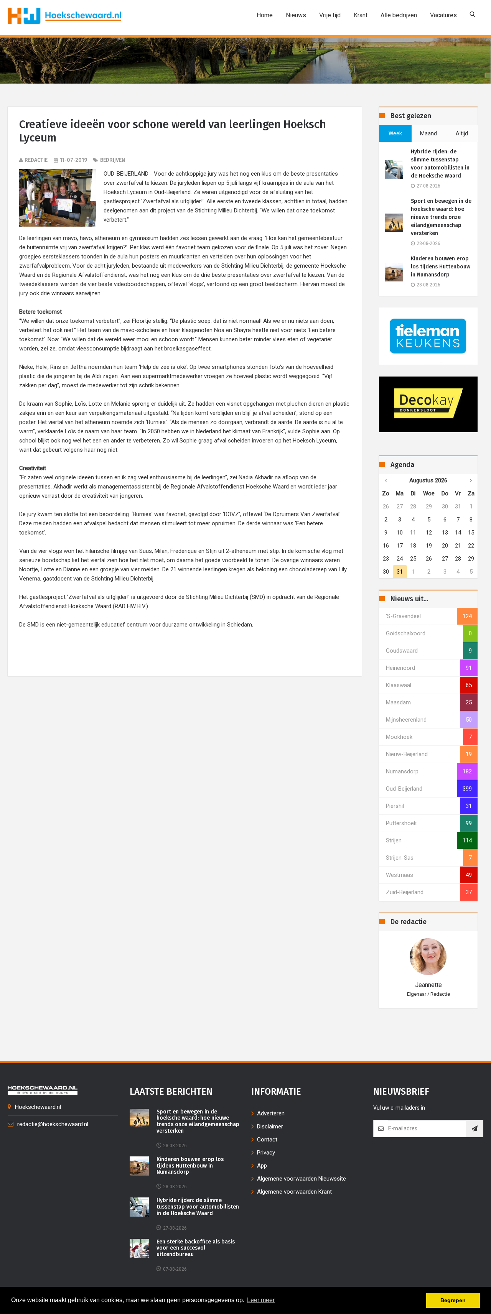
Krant (360, 15)
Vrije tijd (330, 15)
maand (428, 133)
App (262, 1165)
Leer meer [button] (261, 1300)
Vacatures (443, 15)
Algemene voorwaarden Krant (294, 1191)
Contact (267, 1139)
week (395, 133)
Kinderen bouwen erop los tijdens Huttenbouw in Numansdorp (440, 266)
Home (265, 15)
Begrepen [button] (453, 1300)
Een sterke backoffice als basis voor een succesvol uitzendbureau (196, 1248)
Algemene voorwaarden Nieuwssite (301, 1178)
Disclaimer (270, 1126)
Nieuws (296, 15)
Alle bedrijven (399, 15)
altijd (462, 133)
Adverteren (271, 1113)
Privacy (266, 1152)
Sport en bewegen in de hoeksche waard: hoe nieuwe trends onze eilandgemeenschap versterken (441, 217)
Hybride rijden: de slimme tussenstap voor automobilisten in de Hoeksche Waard (440, 163)
